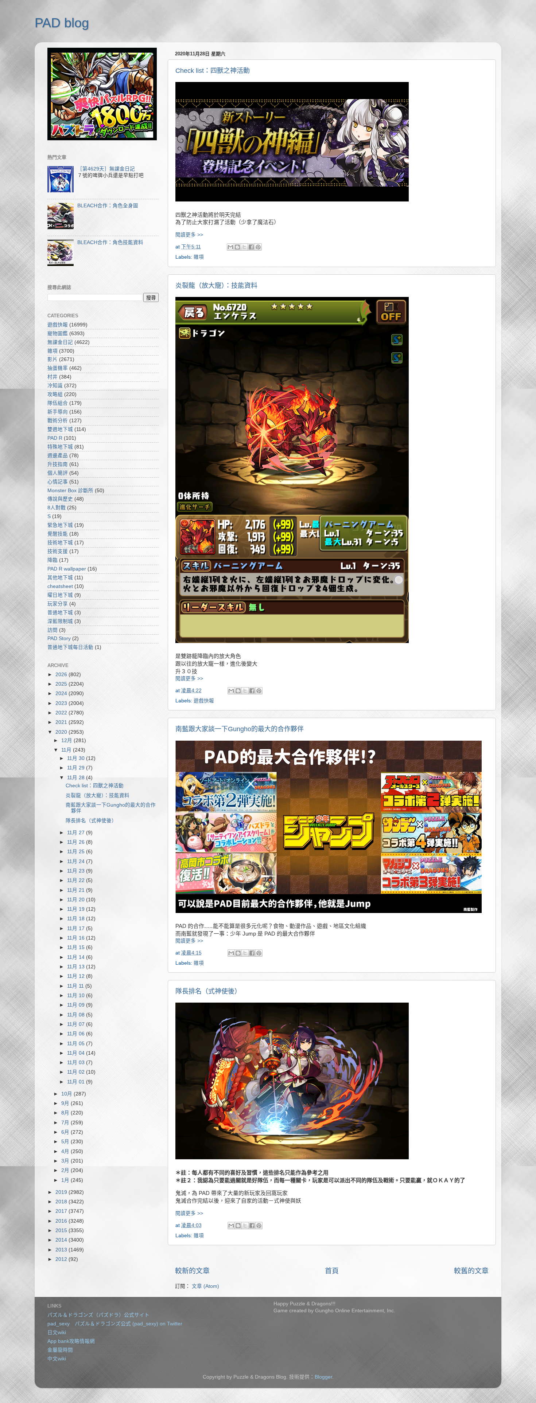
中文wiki (56, 1358)
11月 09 (76, 1005)
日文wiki (56, 1332)
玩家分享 (57, 604)
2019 (62, 1192)
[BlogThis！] (237, 247)
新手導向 (57, 412)
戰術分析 (57, 420)
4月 (66, 1151)
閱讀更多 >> (189, 235)
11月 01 (76, 1082)
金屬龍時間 (60, 1350)
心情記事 (57, 482)
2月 (66, 1170)
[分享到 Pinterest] (258, 247)
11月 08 (76, 1015)
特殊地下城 (60, 447)
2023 (62, 703)
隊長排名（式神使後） (208, 991)
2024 (62, 693)
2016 (62, 1221)
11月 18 (76, 918)
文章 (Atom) (205, 1286)
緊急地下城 (60, 525)
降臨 (52, 560)
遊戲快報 (204, 701)
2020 (62, 732)
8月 (66, 1113)
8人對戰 (56, 507)
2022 (62, 713)
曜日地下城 (60, 595)
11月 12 (76, 976)
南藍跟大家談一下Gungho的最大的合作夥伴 (239, 729)
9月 (66, 1103)
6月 (66, 1132)
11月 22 (76, 880)
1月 (66, 1180)
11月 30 (76, 758)
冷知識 (55, 385)
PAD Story (59, 638)
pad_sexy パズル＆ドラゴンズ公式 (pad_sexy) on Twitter (114, 1323)
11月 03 (76, 1062)
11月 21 (76, 890)
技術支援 (57, 551)
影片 (52, 359)
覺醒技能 (57, 534)
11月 (67, 750)
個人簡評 (57, 473)
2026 (62, 674)
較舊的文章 (471, 1271)
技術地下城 (60, 542)
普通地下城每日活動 (70, 647)
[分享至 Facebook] (251, 247)
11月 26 (76, 842)
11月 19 (76, 909)
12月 (67, 740)
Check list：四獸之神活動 (212, 70)
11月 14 (76, 957)
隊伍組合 (57, 403)
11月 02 (76, 1072)
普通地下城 (60, 612)
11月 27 (76, 832)
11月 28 (76, 777)
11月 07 (76, 1024)
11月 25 (76, 851)
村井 (52, 377)
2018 (62, 1201)
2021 (62, 722)
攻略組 (55, 394)
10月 (67, 1094)
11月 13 (76, 966)
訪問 (52, 630)
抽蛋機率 (57, 368)
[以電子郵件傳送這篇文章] (230, 247)
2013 (62, 1250)
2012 (62, 1259)
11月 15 (76, 947)
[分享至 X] (244, 247)
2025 (62, 684)
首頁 (332, 1271)
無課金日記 (60, 342)
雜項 (199, 257)
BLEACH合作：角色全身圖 (107, 205)
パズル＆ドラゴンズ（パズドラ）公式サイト (98, 1315)
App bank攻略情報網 (71, 1341)
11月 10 (76, 995)
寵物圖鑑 (57, 333)
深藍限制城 (60, 621)
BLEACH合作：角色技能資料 (110, 242)
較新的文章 (192, 1271)
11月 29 (76, 768)
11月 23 (76, 871)
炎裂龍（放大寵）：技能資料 (216, 285)
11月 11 (76, 986)
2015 (62, 1230)
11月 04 (76, 1053)
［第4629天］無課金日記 (106, 169)
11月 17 (76, 928)
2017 (62, 1211)
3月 (66, 1161)
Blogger (323, 1377)
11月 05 (76, 1043)
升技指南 (57, 464)
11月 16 (76, 938)
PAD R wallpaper (66, 569)
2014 (62, 1240)
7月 (66, 1122)
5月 (66, 1141)
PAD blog (62, 22)
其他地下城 (60, 577)
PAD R (54, 438)
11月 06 (76, 1033)
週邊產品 (57, 455)
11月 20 (76, 899)
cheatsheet (60, 586)
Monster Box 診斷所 (70, 490)
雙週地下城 (60, 429)
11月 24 (76, 861)
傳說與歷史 (60, 499)
